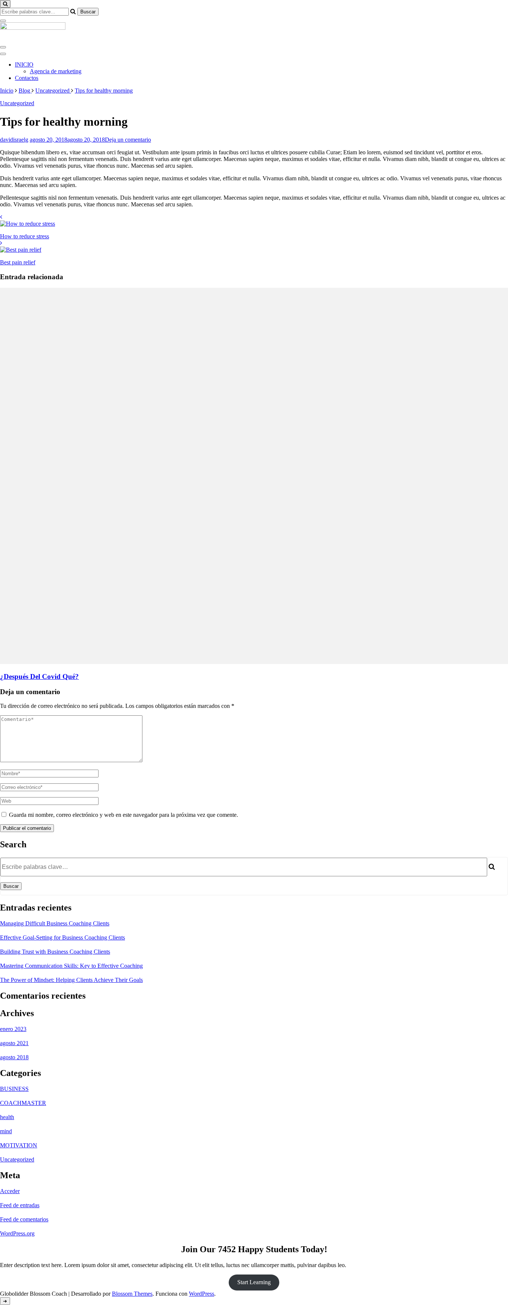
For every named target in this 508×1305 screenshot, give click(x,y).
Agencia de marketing (55, 71)
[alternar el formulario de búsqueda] (5, 4)
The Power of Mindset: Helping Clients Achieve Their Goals (71, 980)
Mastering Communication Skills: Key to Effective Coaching (71, 966)
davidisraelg (14, 139)
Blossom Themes (132, 1293)
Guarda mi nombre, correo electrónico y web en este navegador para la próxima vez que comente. (123, 815)
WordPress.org (17, 1233)
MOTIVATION (18, 1145)
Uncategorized (17, 103)
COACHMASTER (23, 1103)
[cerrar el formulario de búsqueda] (3, 21)
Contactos (26, 78)
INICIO (24, 64)
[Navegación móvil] (3, 47)
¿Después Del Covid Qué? (39, 676)
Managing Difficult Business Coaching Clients (54, 923)
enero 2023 (13, 1029)
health (7, 1117)
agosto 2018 (14, 1057)
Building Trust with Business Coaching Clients (55, 951)
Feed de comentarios (24, 1219)
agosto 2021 (14, 1043)
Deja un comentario (128, 139)
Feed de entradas (19, 1205)
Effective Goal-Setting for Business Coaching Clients (62, 937)
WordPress (201, 1293)
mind (6, 1131)
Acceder (10, 1191)
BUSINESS (14, 1089)
